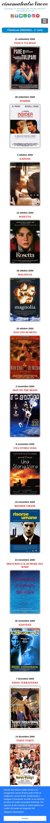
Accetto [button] (25, 818)
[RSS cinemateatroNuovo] (12, 16)
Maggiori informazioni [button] (14, 812)
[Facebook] (16, 16)
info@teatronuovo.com (27, 11)
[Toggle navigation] (44, 21)
